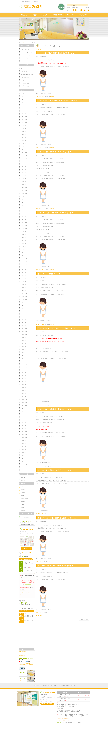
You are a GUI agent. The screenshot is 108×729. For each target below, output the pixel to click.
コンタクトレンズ (25, 517)
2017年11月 (24, 402)
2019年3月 (23, 355)
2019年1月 (23, 361)
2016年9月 (23, 440)
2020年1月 (23, 325)
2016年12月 (24, 431)
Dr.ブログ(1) (24, 68)
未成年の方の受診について (63, 720)
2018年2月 (23, 393)
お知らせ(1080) (25, 71)
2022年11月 (24, 225)
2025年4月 (23, 140)
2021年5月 (23, 278)
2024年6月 (23, 169)
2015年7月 (23, 470)
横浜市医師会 (22, 655)
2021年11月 (24, 261)
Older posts (39, 49)
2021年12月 (24, 258)
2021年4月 (23, 281)
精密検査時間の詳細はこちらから (65, 718)
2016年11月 (24, 434)
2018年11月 (24, 367)
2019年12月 (24, 328)
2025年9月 (23, 125)
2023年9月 (23, 196)
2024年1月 (23, 184)
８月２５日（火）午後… (27, 52)
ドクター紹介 (44, 685)
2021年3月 (23, 284)
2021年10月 (24, 264)
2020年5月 (23, 314)
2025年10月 (24, 122)
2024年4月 (23, 175)
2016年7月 (23, 446)
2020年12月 (24, 293)
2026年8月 (23, 93)
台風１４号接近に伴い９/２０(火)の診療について (56, 328)
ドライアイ (23, 486)
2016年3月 (23, 458)
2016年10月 (24, 437)
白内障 (22, 504)
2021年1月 (23, 290)
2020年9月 (23, 302)
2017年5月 (23, 417)
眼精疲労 (23, 489)
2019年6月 (23, 346)
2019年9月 (23, 337)
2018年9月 (23, 372)
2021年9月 (23, 266)
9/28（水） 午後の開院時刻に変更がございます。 (57, 53)
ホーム (22, 42)
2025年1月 (23, 149)
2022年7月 (23, 237)
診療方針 (23, 477)
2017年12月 (24, 399)
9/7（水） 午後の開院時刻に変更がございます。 (56, 566)
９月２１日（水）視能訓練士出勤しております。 (56, 213)
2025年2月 (23, 146)
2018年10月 (24, 369)
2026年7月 (23, 96)
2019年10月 (24, 334)
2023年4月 (23, 211)
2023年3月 (23, 214)
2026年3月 (23, 108)
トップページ (36, 685)
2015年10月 (24, 464)
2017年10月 (24, 405)
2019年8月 (23, 340)
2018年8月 (23, 375)
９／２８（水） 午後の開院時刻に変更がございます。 (58, 100)
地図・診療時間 (67, 685)
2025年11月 (24, 119)
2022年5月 (23, 243)
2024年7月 (23, 166)
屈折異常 (23, 492)
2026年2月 (23, 111)
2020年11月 (24, 296)
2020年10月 (24, 299)
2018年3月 (23, 390)
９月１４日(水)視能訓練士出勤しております (54, 409)
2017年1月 (23, 428)
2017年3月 (23, 422)
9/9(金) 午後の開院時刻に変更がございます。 (55, 470)
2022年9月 (23, 231)
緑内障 (22, 507)
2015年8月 (23, 467)
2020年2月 (23, 322)
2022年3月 (23, 249)
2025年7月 (23, 131)
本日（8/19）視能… (26, 61)
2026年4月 (23, 105)
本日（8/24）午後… (26, 55)
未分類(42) (23, 80)
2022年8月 (23, 234)
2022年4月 (23, 246)
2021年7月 (23, 272)
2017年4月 (23, 420)
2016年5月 (23, 452)
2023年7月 (23, 202)
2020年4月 (23, 317)
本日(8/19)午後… (25, 58)
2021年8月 (23, 269)
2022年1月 (23, 255)
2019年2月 (23, 358)
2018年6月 (23, 381)
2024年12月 (24, 152)
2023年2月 (23, 216)
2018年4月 (23, 387)
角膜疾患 (23, 501)
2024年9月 (23, 161)
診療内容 (23, 480)
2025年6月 (23, 134)
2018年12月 (24, 364)
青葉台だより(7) (25, 86)
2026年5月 (23, 102)
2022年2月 (23, 252)
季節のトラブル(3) (25, 77)
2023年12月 (24, 187)
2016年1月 (23, 461)
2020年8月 (23, 305)
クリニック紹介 (58, 685)
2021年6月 (23, 275)
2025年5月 (23, 137)
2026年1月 (23, 113)
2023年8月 (23, 199)
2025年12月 (24, 116)
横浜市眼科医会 (22, 651)
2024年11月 (24, 155)
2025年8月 (23, 128)
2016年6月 (23, 449)
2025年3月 (23, 143)
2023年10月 (24, 193)
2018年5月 (23, 384)
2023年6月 (23, 205)
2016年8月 (23, 443)
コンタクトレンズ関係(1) (27, 74)
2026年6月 (23, 99)
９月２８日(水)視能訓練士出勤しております (54, 152)
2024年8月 (23, 164)
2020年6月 (23, 311)
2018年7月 (23, 378)
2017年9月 (23, 408)
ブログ (27, 42)
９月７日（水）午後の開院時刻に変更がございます (57, 518)
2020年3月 (23, 319)
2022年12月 (24, 222)
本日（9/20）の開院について (49, 274)
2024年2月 (23, 181)
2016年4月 (23, 455)
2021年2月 (23, 287)
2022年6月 (23, 240)
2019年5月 (23, 349)
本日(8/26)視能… (25, 49)
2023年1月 (23, 219)
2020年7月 (23, 308)
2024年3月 (23, 178)
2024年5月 (23, 172)
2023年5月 (23, 208)
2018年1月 (23, 396)
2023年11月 (24, 190)
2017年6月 (23, 414)
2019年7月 (23, 343)
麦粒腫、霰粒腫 (24, 498)
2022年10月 (24, 228)
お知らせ (52, 96)
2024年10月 (24, 158)
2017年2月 (23, 425)
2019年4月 (23, 352)
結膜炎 (22, 495)
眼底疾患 (23, 510)
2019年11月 (24, 331)
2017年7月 (23, 411)
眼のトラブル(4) (25, 83)
